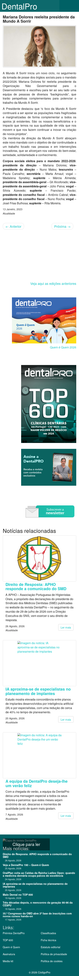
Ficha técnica (48, 940)
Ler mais (66, 627)
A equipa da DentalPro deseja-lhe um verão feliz (37, 783)
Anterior (13, 226)
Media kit (8, 961)
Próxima (62, 226)
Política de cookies (51, 961)
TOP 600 (8, 940)
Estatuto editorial (50, 947)
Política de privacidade (54, 954)
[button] (73, 6)
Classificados (48, 933)
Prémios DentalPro (14, 933)
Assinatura (9, 954)
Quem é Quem (11, 947)
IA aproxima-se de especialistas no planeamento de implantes (38, 691)
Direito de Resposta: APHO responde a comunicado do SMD (36, 586)
